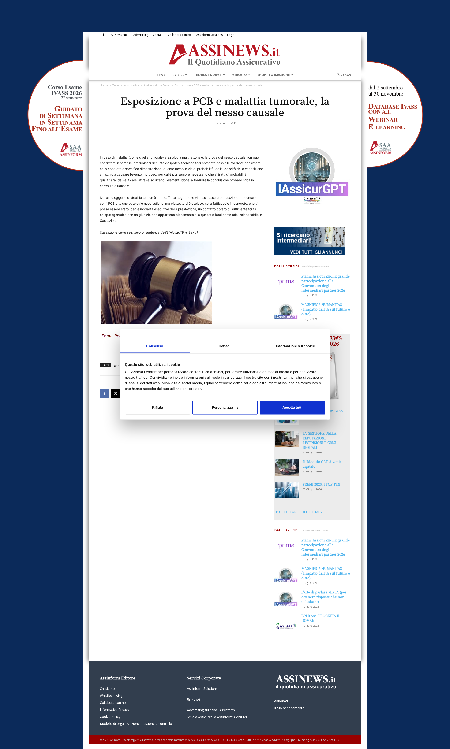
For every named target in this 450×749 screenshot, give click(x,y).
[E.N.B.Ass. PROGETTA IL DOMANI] (286, 621)
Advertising (140, 35)
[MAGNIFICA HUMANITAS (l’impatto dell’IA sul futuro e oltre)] (286, 310)
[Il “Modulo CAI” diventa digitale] (287, 467)
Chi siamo (107, 688)
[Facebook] (103, 35)
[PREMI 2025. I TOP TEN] (287, 490)
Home (104, 85)
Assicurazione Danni (156, 85)
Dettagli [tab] (225, 346)
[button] (342, 74)
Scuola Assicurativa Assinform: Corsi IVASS (219, 717)
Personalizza (222, 407)
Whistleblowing (111, 695)
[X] (115, 393)
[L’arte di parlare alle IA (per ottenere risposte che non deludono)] (286, 598)
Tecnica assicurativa (125, 85)
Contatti (158, 35)
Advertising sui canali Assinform (211, 710)
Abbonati (281, 701)
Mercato (239, 75)
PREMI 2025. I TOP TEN (321, 484)
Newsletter (122, 35)
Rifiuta (157, 407)
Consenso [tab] (154, 346)
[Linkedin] (111, 35)
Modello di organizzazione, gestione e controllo (136, 723)
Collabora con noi (180, 35)
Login (230, 35)
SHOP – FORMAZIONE (273, 75)
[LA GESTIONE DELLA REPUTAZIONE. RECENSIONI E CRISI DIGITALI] (287, 439)
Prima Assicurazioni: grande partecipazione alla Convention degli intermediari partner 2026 (325, 283)
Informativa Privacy (114, 709)
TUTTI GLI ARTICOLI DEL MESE (299, 512)
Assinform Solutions (209, 35)
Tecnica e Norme (207, 75)
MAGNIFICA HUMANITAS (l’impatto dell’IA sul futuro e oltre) (325, 309)
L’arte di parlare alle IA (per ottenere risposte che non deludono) (324, 597)
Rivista (178, 75)
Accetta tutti (292, 407)
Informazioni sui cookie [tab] (295, 346)
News (160, 75)
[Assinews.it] (225, 54)
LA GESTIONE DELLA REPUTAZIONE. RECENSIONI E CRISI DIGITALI (319, 440)
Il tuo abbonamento (289, 708)
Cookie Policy (110, 716)
